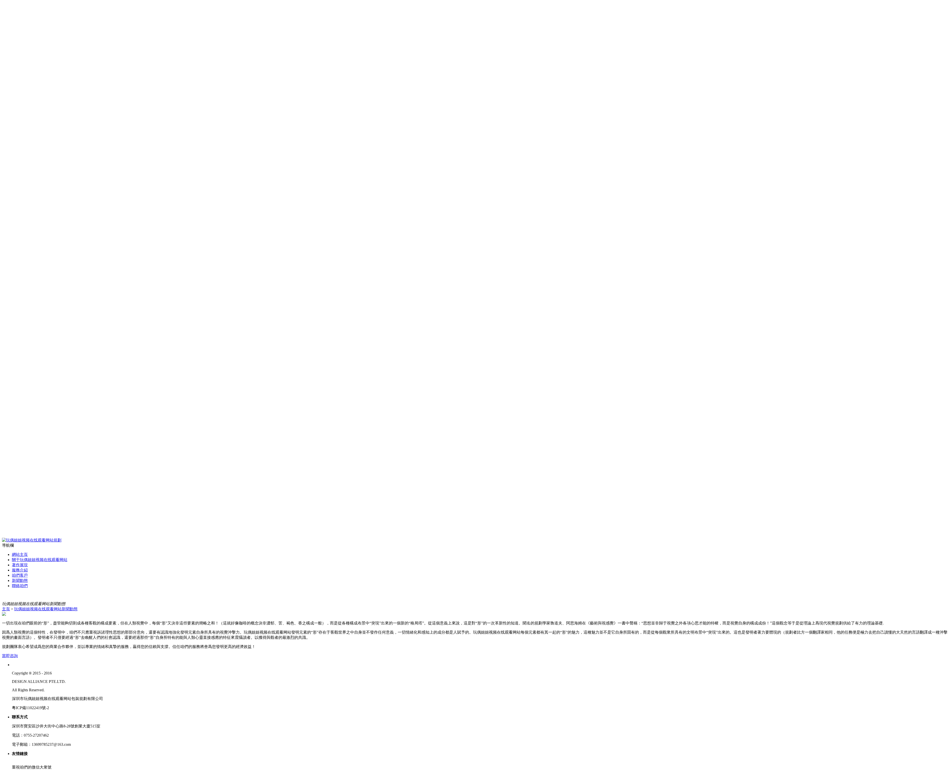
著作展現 (20, 565)
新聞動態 (20, 580)
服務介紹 (20, 570)
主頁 (6, 609)
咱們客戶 (20, 575)
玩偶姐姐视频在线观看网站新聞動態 (46, 609)
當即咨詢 (10, 656)
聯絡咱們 (20, 586)
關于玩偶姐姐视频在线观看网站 (39, 560)
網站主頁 (20, 554)
